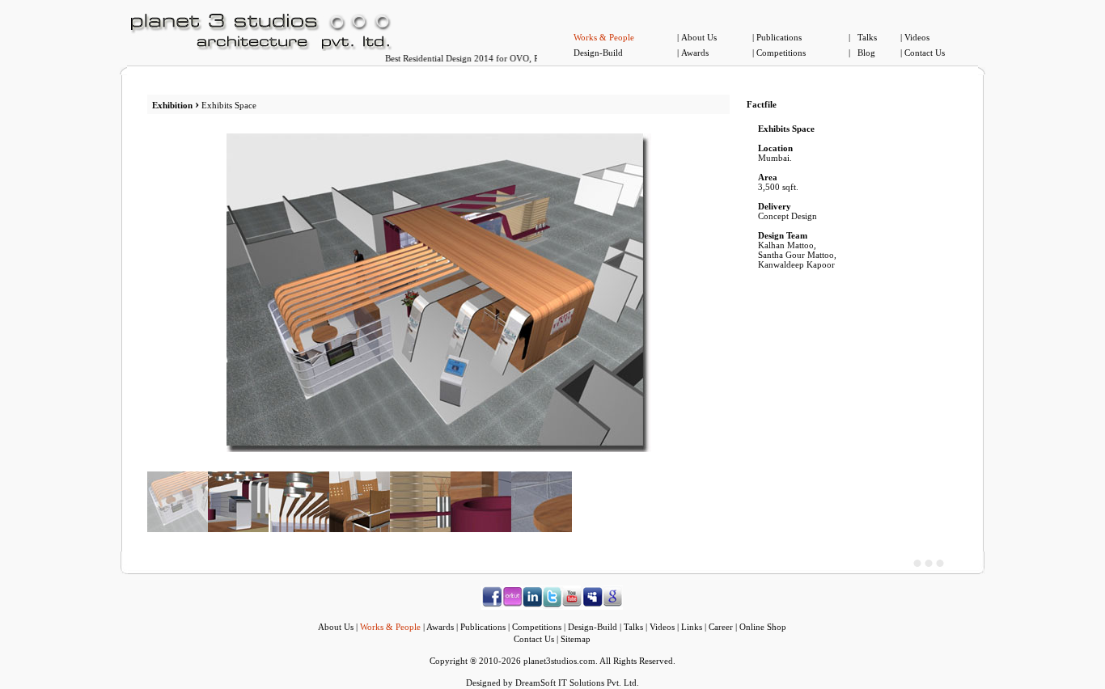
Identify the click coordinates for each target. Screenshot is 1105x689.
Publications (779, 37)
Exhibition (172, 105)
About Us (699, 37)
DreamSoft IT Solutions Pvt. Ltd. (577, 682)
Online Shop (762, 627)
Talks (867, 37)
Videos (916, 37)
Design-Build (598, 52)
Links (691, 627)
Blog (866, 52)
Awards (695, 52)
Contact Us (924, 52)
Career (721, 627)
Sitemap (576, 639)
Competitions (781, 52)
